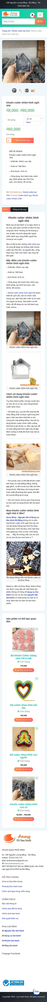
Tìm (40, 21)
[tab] (6, 209)
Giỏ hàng (34, 16)
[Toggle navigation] (40, 14)
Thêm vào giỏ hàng (22, 140)
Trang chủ (6, 31)
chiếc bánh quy (33, 244)
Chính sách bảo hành (11, 913)
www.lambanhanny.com (14, 863)
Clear (28, 122)
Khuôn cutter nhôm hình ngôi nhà (22, 293)
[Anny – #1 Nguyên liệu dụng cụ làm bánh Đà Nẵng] (10, 14)
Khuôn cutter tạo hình (21, 31)
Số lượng (11, 120)
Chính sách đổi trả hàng (12, 908)
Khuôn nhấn (17, 199)
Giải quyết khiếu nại (10, 918)
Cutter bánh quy (25, 195)
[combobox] (34, 118)
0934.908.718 (16, 858)
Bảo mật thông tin (9, 904)
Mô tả (6, 209)
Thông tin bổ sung (19, 209)
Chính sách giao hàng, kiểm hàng (16, 891)
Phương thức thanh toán (12, 886)
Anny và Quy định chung (12, 881)
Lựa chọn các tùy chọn (24, 670)
